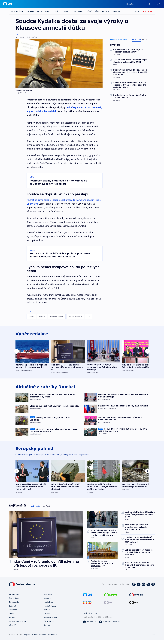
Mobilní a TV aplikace (17, 621)
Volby (39, 11)
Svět (57, 11)
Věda (97, 11)
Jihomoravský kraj (75, 316)
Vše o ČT (12, 625)
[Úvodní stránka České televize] (22, 584)
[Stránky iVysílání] (136, 594)
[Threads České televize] (153, 584)
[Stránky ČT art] (109, 602)
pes (16, 35)
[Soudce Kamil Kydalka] (59, 63)
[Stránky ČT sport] (110, 594)
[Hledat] (149, 4)
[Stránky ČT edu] (133, 602)
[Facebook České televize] (139, 584)
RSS (153, 635)
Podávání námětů (51, 617)
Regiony (66, 11)
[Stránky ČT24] (87, 594)
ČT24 (88, 316)
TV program (14, 594)
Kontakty (47, 625)
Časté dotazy (49, 621)
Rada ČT (47, 610)
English (27, 635)
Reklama (47, 598)
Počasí (88, 11)
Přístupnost (52, 635)
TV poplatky (14, 602)
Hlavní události (17, 11)
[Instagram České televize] (134, 584)
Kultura (105, 11)
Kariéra (47, 613)
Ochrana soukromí (39, 635)
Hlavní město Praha (57, 316)
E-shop (12, 617)
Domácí (48, 11)
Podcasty (116, 11)
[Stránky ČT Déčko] (87, 602)
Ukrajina (30, 11)
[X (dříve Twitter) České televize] (148, 584)
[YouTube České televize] (143, 584)
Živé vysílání (14, 598)
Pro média (48, 594)
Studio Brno (48, 602)
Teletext (12, 606)
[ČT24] (7, 3)
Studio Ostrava (50, 606)
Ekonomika (77, 11)
